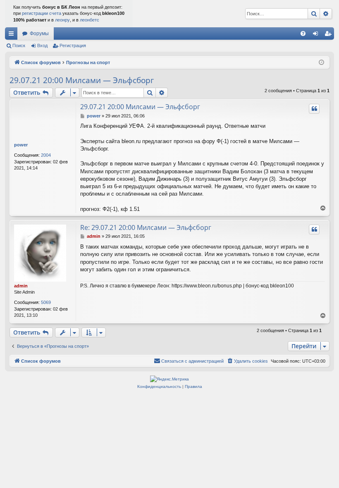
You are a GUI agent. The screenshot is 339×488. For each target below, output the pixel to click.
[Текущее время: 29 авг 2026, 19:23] (321, 62)
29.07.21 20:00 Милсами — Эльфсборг (82, 80)
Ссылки (12, 35)
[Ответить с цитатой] (314, 109)
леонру (62, 19)
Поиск (18, 45)
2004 (46, 155)
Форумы (39, 33)
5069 (46, 302)
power (21, 144)
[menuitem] (303, 33)
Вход (42, 45)
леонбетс (89, 19)
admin (21, 285)
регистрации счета (41, 13)
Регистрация (73, 45)
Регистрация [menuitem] (329, 35)
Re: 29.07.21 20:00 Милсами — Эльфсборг (145, 227)
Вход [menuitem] (317, 35)
